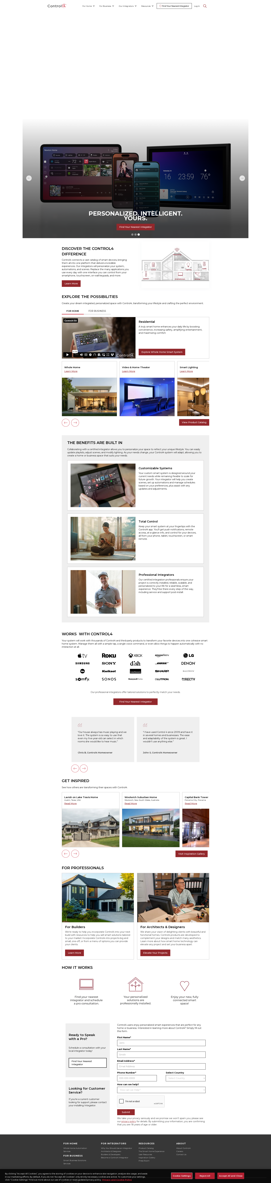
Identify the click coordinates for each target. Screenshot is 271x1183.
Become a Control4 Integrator (114, 1157)
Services (66, 1151)
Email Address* (126, 1061)
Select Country (175, 1072)
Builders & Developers (110, 1154)
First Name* (124, 1037)
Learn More (71, 283)
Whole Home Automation (75, 1148)
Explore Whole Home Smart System (161, 352)
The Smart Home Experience (151, 1151)
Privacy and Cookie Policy (117, 1179)
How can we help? (128, 1084)
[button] (88, 6)
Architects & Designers (111, 1151)
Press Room (144, 1160)
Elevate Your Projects (155, 952)
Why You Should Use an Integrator (116, 1148)
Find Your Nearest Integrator (135, 227)
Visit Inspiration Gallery (191, 853)
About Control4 (183, 1148)
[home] (57, 6)
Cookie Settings (182, 1175)
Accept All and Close (231, 1175)
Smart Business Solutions (74, 1160)
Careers (179, 1151)
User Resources (145, 1154)
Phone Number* (126, 1072)
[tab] (73, 311)
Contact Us (181, 1154)
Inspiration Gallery (147, 1157)
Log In (197, 6)
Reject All (205, 1175)
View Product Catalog (194, 422)
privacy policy (128, 1121)
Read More (70, 803)
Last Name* (124, 1049)
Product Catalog (146, 1148)
